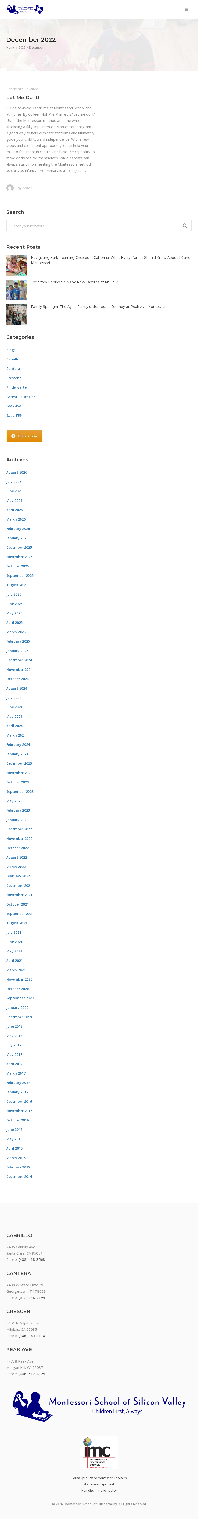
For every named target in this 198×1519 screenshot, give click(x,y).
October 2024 (17, 679)
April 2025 (14, 622)
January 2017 (17, 1092)
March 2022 (16, 866)
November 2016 (19, 1110)
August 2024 (16, 688)
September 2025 (20, 575)
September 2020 (20, 998)
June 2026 (14, 491)
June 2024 (14, 707)
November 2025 (19, 556)
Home (10, 48)
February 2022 (18, 876)
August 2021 (16, 923)
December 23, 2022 (22, 88)
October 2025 (17, 566)
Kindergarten (17, 387)
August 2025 (16, 585)
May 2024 (14, 716)
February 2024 (18, 744)
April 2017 (14, 1064)
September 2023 (20, 791)
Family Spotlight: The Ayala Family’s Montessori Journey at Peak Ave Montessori (98, 307)
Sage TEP (14, 415)
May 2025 (14, 613)
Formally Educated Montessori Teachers (99, 1478)
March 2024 (16, 735)
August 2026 (16, 472)
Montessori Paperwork (99, 1484)
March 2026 (16, 519)
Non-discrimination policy (99, 1490)
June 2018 (14, 1026)
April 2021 (14, 960)
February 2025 (18, 641)
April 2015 (14, 1148)
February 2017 (18, 1082)
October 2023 (17, 782)
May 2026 (14, 500)
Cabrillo (12, 359)
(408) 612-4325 (32, 1373)
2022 (22, 48)
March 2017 (16, 1073)
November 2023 (19, 772)
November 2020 (19, 979)
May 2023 (14, 801)
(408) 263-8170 (32, 1335)
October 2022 (17, 848)
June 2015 (14, 1129)
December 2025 (19, 547)
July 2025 (13, 594)
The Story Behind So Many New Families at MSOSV (74, 282)
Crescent (13, 378)
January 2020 (17, 1007)
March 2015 (16, 1157)
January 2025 (17, 650)
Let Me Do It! (22, 97)
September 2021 (20, 913)
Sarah (28, 187)
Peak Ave (13, 406)
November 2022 (19, 838)
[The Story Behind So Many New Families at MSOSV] (16, 290)
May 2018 (14, 1035)
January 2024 (17, 754)
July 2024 (13, 697)
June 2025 (14, 603)
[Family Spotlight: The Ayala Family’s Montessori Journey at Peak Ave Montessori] (16, 314)
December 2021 (19, 885)
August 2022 (16, 857)
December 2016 (19, 1101)
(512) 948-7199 (32, 1297)
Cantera (13, 368)
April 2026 (14, 510)
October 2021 (17, 904)
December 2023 (19, 763)
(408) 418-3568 (32, 1259)
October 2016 (17, 1120)
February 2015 (18, 1167)
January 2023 (17, 819)
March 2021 (16, 970)
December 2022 (19, 829)
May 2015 (14, 1139)
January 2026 (17, 538)
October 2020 (17, 988)
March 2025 (16, 632)
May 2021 (14, 951)
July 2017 (13, 1045)
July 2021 (13, 932)
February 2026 (18, 528)
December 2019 (19, 1017)
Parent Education (21, 396)
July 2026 (13, 481)
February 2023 (18, 810)
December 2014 (19, 1176)
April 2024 (14, 726)
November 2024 (19, 669)
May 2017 (14, 1054)
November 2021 (19, 895)
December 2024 (19, 660)
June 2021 (14, 941)
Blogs (10, 349)
